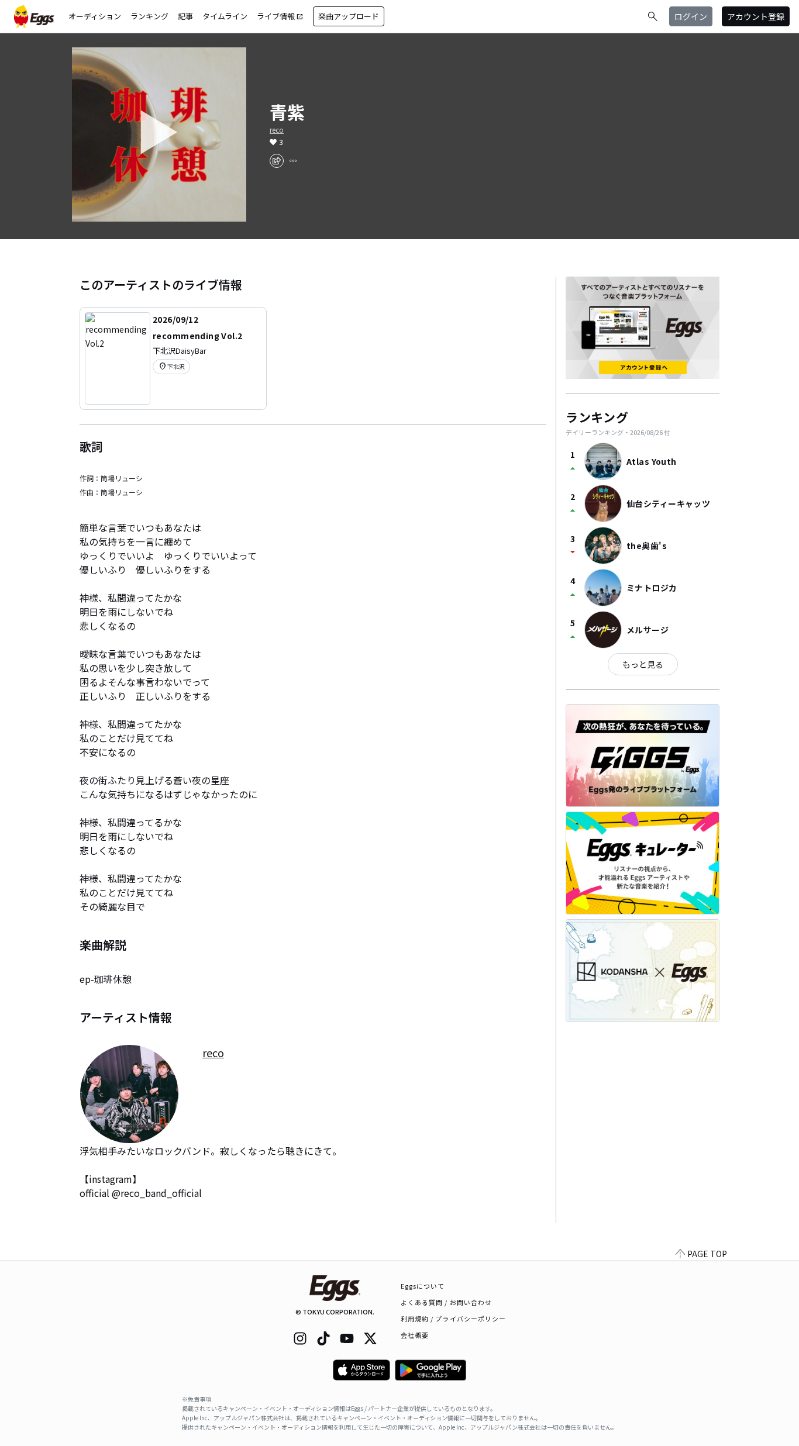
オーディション (94, 16)
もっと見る (642, 664)
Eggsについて (423, 1285)
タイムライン (224, 16)
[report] (293, 161)
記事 (185, 16)
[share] (277, 161)
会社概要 (415, 1335)
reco (277, 129)
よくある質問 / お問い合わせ (447, 1302)
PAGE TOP (707, 1253)
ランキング (149, 16)
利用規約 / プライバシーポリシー (454, 1318)
